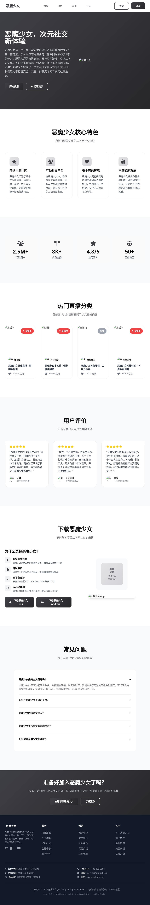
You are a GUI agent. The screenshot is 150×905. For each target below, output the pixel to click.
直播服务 (46, 832)
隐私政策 (120, 843)
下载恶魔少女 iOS (21, 602)
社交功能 (46, 838)
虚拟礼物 (46, 843)
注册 (138, 5)
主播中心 (46, 848)
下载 (88, 5)
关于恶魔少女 (122, 832)
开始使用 (14, 86)
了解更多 (90, 801)
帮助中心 (83, 832)
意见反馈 (83, 848)
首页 (46, 5)
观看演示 (38, 86)
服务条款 (103, 889)
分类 (74, 5)
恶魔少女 (13, 5)
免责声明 (120, 848)
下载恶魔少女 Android (56, 602)
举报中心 (83, 843)
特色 (60, 5)
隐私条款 (92, 889)
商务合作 (46, 853)
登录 (121, 5)
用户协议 (120, 838)
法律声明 (120, 853)
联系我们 (83, 853)
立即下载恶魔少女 (64, 801)
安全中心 (83, 838)
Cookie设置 (114, 889)
